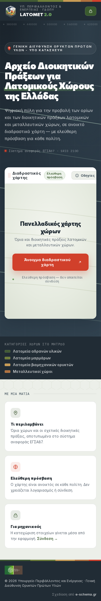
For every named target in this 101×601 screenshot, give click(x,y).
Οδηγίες (88, 175)
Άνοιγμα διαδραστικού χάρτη (47, 262)
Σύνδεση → (47, 539)
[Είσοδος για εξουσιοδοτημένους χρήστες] (90, 11)
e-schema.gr (85, 594)
